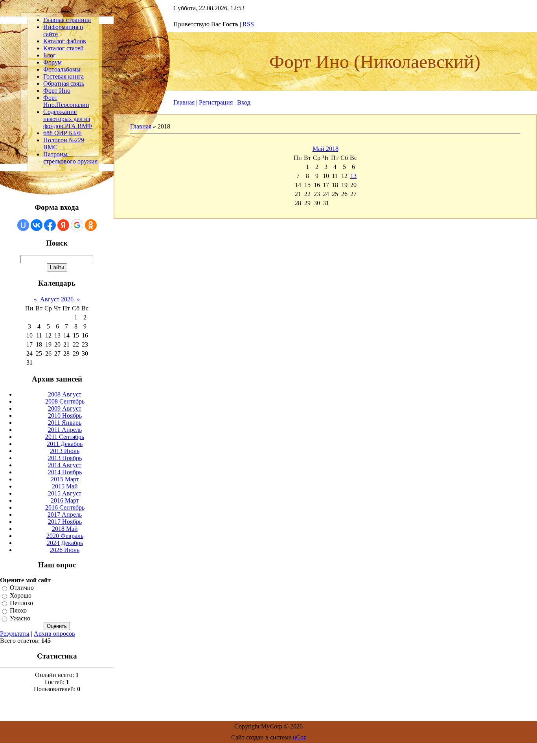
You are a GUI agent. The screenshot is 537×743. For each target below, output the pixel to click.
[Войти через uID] (23, 225)
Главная (184, 102)
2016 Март (65, 500)
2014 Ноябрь (65, 472)
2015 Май (65, 486)
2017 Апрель (65, 514)
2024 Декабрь (65, 542)
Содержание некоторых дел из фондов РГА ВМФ (67, 118)
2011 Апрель (65, 429)
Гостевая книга (63, 76)
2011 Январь (64, 422)
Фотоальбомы (62, 69)
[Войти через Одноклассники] (91, 225)
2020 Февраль (64, 535)
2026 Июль (64, 550)
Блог (49, 55)
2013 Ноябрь (65, 458)
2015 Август (64, 493)
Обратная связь (63, 83)
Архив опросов (54, 633)
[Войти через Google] (77, 225)
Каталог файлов (64, 41)
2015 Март (65, 479)
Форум (52, 62)
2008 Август (64, 394)
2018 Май (65, 528)
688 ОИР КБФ (62, 133)
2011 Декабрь (65, 443)
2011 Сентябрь (64, 436)
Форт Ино (56, 90)
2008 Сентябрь (65, 401)
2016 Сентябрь (65, 507)
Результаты (14, 633)
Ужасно (20, 618)
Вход (243, 102)
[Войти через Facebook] (50, 225)
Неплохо (21, 603)
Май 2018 (325, 148)
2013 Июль (64, 451)
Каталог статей (63, 48)
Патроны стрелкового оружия (70, 158)
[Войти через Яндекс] (63, 225)
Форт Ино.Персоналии (66, 101)
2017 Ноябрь (65, 521)
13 (353, 175)
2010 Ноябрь (65, 415)
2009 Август (64, 408)
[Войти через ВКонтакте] (36, 225)
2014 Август (64, 465)
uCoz (299, 737)
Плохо (18, 610)
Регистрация (216, 102)
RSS (248, 24)
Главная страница (67, 20)
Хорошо (20, 595)
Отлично (22, 588)
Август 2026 (57, 299)
